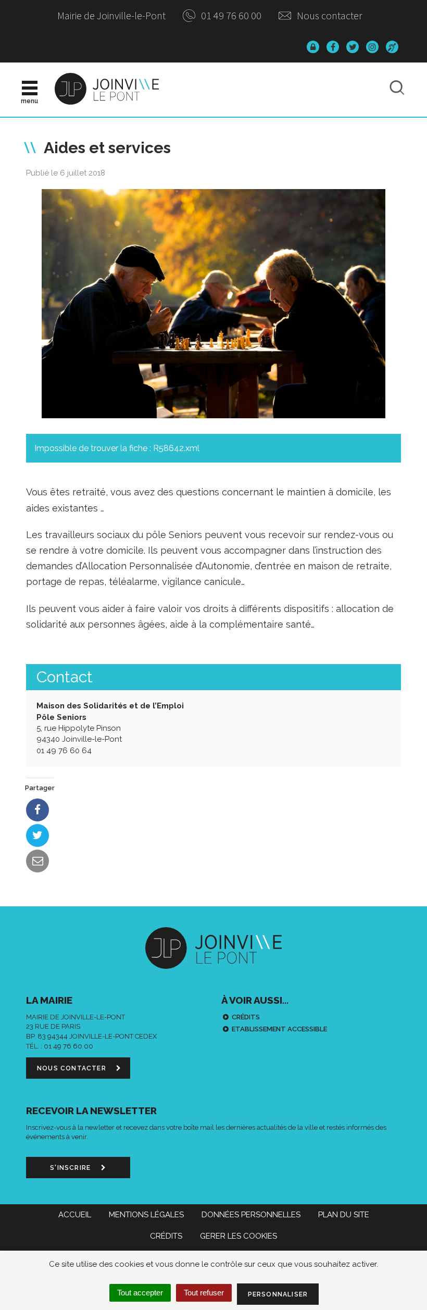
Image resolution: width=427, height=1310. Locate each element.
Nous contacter (328, 15)
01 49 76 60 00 (230, 15)
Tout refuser (204, 1292)
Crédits (246, 1017)
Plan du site (343, 1214)
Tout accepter (140, 1292)
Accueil (74, 1214)
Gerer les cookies (238, 1236)
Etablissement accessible (279, 1029)
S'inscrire (71, 1167)
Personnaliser (278, 1294)
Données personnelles (251, 1214)
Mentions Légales (146, 1214)
